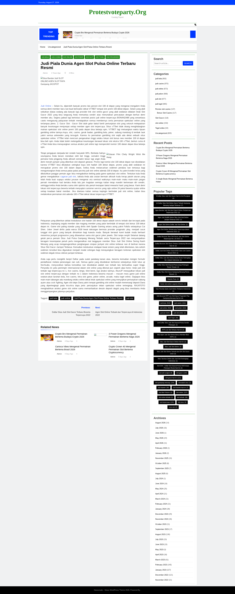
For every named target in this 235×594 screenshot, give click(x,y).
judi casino (56, 57)
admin (45, 73)
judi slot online (180, 313)
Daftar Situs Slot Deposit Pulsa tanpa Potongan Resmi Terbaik (173, 266)
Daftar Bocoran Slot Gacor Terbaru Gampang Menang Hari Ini (173, 245)
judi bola (45, 57)
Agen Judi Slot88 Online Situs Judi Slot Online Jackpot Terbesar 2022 (173, 218)
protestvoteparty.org (117, 11)
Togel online (160, 128)
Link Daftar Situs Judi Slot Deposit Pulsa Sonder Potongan (173, 324)
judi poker (79, 57)
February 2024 (161, 504)
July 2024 (159, 478)
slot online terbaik (166, 397)
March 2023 (160, 560)
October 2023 (160, 524)
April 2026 (159, 443)
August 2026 (160, 423)
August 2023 (160, 534)
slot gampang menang (164, 383)
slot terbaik (182, 397)
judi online (67, 57)
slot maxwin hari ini (180, 387)
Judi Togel (173, 318)
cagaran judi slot (68, 176)
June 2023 (159, 544)
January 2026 (160, 453)
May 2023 (159, 549)
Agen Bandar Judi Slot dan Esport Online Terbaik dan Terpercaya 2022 (173, 211)
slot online (159, 123)
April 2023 (159, 554)
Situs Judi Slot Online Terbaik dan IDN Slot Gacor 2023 (173, 353)
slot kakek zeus (184, 383)
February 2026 (161, 448)
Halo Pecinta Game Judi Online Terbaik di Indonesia (173, 290)
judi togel (99, 57)
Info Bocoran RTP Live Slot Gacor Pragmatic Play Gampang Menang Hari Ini (173, 297)
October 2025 (160, 463)
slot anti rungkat (165, 373)
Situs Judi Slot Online (173, 347)
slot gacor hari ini (173, 378)
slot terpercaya (167, 402)
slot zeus (182, 402)
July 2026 (159, 428)
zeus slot (173, 407)
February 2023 (161, 565)
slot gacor (181, 373)
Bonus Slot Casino (164, 113)
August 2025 (160, 473)
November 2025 (161, 458)
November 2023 (161, 519)
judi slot (89, 57)
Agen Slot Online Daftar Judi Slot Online (173, 224)
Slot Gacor (159, 118)
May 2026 (159, 438)
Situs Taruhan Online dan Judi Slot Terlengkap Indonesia (173, 360)
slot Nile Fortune (165, 392)
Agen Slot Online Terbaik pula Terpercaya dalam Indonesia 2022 (173, 230)
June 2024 (159, 483)
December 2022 (161, 575)
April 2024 (159, 494)
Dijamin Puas (173, 279)
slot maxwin (163, 387)
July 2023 (159, 539)
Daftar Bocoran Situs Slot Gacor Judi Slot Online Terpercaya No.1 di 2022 (173, 238)
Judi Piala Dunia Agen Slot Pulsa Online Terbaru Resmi (98, 298)
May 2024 (159, 489)
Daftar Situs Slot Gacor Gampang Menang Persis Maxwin (173, 273)
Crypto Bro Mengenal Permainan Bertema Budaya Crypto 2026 (102, 32)
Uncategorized (112, 57)
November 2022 (161, 580)
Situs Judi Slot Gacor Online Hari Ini (173, 342)
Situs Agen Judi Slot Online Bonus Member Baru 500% (173, 336)
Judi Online (46, 106)
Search (188, 63)
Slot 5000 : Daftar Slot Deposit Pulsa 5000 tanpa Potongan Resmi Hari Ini (173, 367)
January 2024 (160, 509)
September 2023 (162, 529)
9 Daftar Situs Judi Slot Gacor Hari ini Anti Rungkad (173, 197)
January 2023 (160, 570)
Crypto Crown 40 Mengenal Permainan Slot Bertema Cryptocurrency (122, 349)
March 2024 (160, 499)
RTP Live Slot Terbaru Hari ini (173, 330)
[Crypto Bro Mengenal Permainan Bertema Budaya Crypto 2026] (67, 35)
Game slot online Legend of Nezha (173, 284)
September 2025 (162, 468)
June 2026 (159, 433)
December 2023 (161, 514)
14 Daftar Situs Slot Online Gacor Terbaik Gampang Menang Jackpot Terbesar (173, 204)
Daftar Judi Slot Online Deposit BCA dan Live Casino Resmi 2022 (173, 252)
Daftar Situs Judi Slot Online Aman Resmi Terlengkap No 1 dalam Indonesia (173, 259)
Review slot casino (162, 109)
